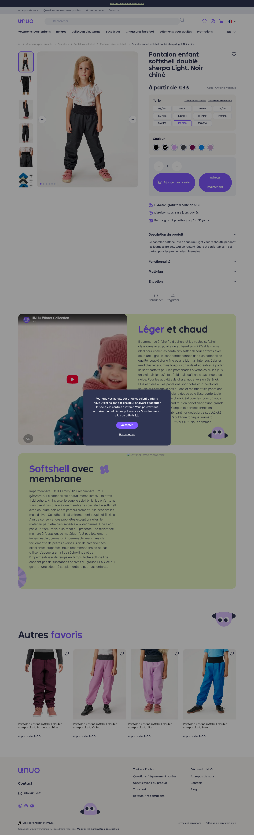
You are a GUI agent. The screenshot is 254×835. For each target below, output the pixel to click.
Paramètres (127, 434)
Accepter (127, 425)
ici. (137, 415)
